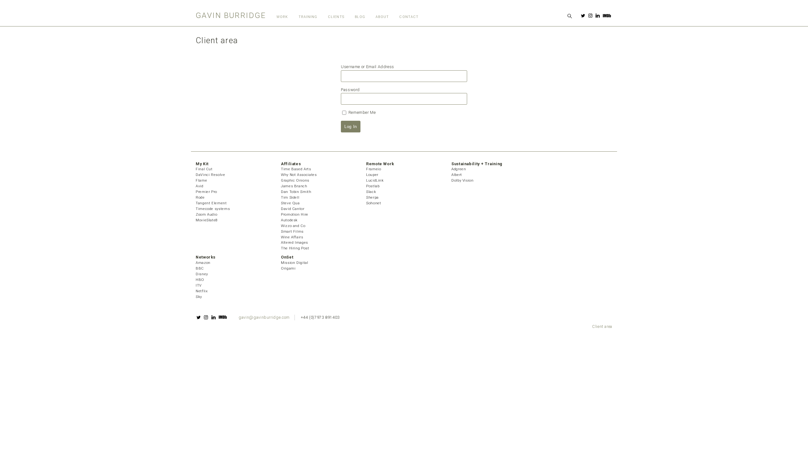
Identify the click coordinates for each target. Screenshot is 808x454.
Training (308, 17)
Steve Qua (290, 203)
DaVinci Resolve (210, 174)
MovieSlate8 (207, 220)
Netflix (202, 291)
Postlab (372, 186)
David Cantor (293, 209)
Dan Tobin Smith (296, 191)
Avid (200, 186)
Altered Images (294, 242)
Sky (199, 296)
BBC (200, 268)
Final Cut (204, 169)
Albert (456, 174)
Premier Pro (206, 191)
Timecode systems (213, 209)
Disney (202, 274)
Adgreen (458, 169)
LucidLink (375, 180)
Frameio (373, 169)
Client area (602, 326)
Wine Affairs (292, 237)
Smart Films (292, 231)
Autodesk (289, 220)
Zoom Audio (206, 214)
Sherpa (372, 197)
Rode (200, 197)
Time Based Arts (296, 169)
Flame (201, 180)
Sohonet (373, 203)
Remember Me (361, 112)
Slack (371, 191)
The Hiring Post (295, 248)
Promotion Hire (294, 214)
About (382, 17)
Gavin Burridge (231, 15)
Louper (372, 174)
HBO (200, 279)
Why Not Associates (299, 174)
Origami (288, 268)
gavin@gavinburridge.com (264, 317)
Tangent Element (211, 203)
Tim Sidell (290, 197)
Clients (336, 17)
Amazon (203, 262)
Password (350, 89)
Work (282, 17)
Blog (360, 17)
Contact (409, 17)
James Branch (294, 186)
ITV (199, 285)
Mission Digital (294, 262)
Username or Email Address (367, 66)
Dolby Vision (462, 180)
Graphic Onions (295, 180)
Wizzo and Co (293, 226)
